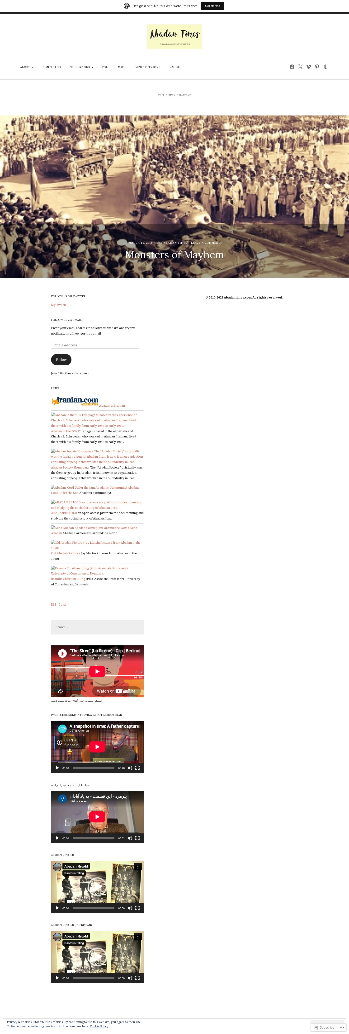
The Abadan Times (171, 242)
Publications (80, 67)
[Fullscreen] (137, 768)
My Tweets (58, 305)
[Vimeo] (308, 67)
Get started (212, 6)
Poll (105, 67)
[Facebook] (292, 67)
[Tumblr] (325, 67)
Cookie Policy (99, 1026)
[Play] (57, 768)
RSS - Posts (58, 604)
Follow (61, 359)
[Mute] (129, 768)
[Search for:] (97, 627)
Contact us (52, 67)
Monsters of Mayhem (174, 254)
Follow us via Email (66, 320)
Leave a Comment (205, 242)
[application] (97, 747)
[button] (97, 886)
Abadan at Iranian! (112, 406)
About (25, 67)
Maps (121, 67)
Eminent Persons (147, 67)
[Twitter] (300, 67)
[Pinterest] (317, 67)
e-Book (174, 67)
